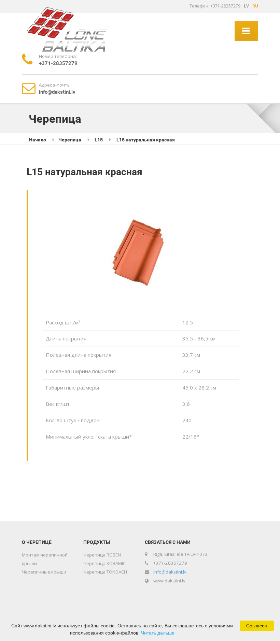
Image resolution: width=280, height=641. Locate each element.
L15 (99, 139)
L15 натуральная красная (145, 139)
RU (255, 6)
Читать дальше (157, 633)
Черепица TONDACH (105, 572)
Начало (37, 139)
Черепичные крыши (44, 572)
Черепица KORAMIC (104, 563)
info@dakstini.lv (169, 572)
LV (246, 6)
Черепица (69, 139)
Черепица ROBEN (102, 555)
